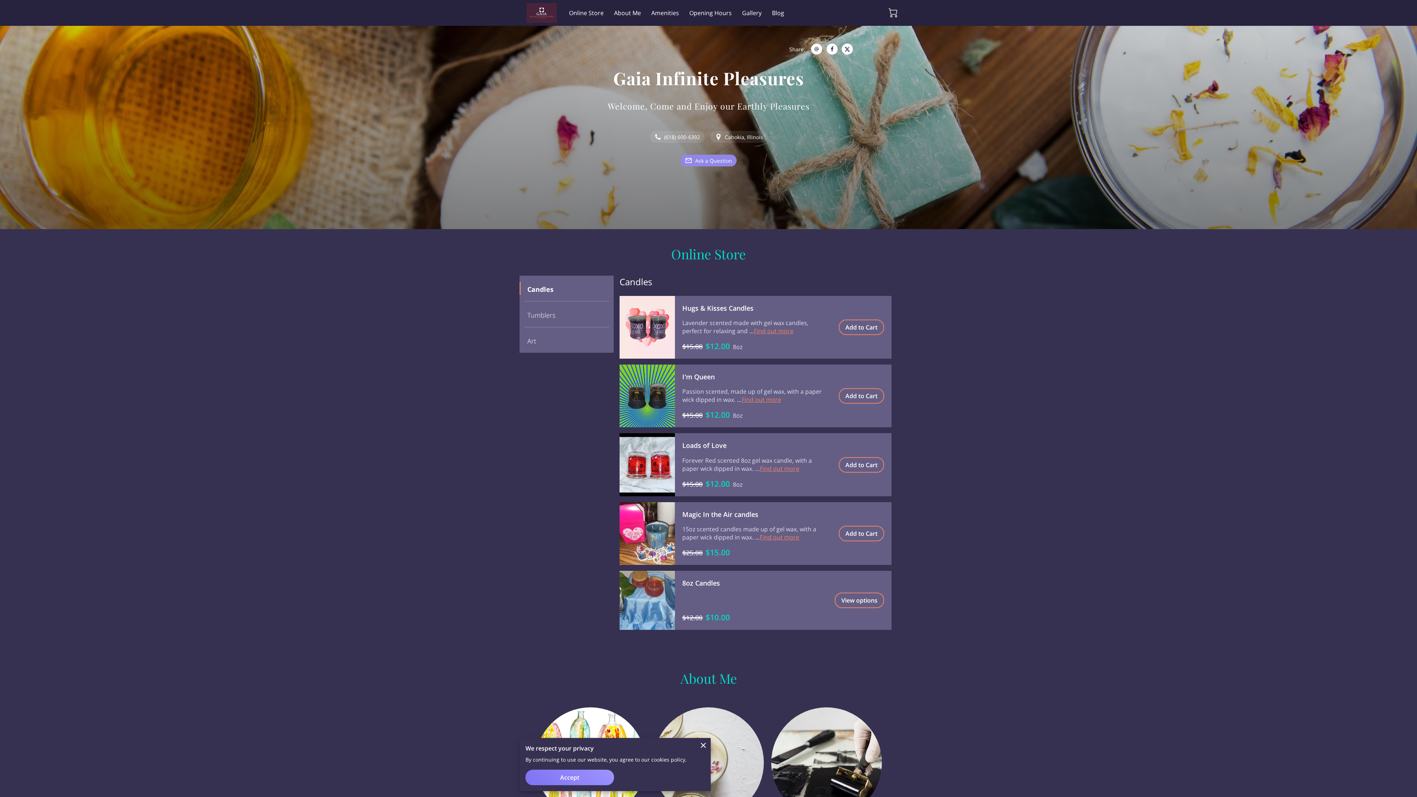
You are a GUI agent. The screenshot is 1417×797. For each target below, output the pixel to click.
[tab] (567, 288)
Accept (569, 777)
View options (859, 600)
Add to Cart (861, 327)
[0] (893, 12)
